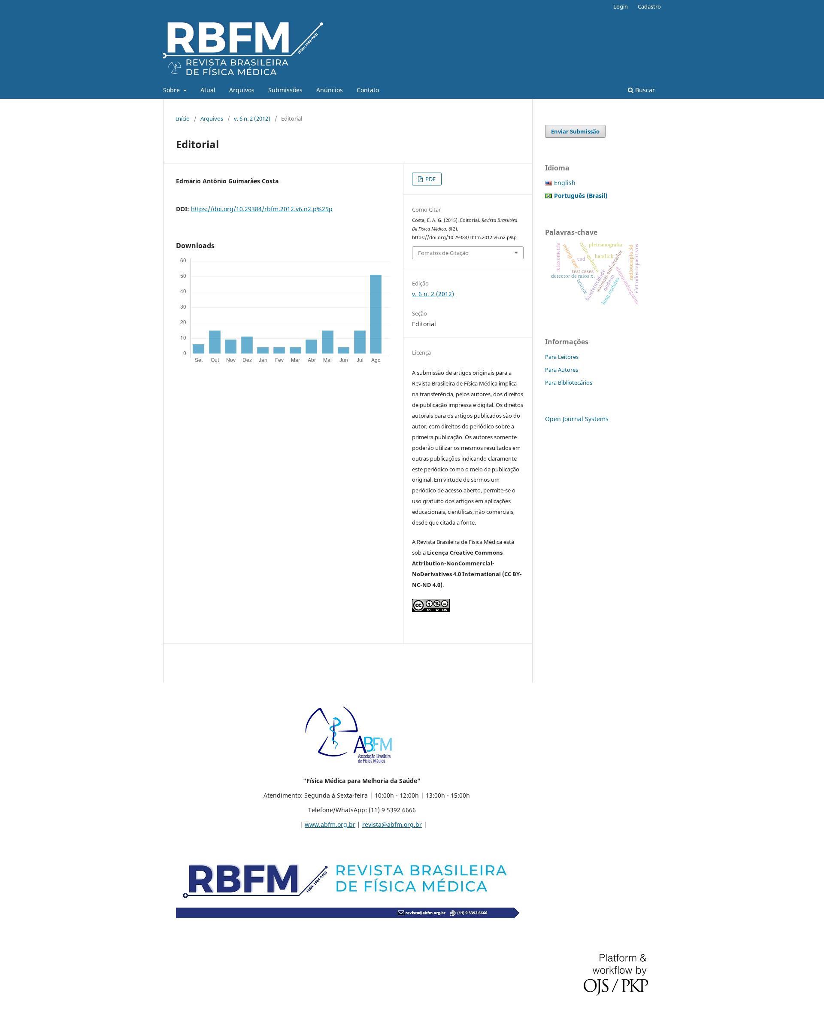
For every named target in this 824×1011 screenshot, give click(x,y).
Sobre (172, 90)
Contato (368, 90)
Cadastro (649, 6)
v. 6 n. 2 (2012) (252, 118)
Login (620, 6)
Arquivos (241, 90)
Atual (207, 90)
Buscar (644, 90)
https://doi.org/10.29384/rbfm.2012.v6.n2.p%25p (262, 209)
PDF (430, 179)
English (565, 183)
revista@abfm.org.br (392, 824)
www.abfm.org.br (330, 824)
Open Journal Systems (577, 419)
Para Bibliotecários (568, 382)
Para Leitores (562, 357)
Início (183, 118)
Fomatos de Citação (443, 253)
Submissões (285, 90)
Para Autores (561, 369)
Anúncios (329, 90)
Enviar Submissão (575, 131)
